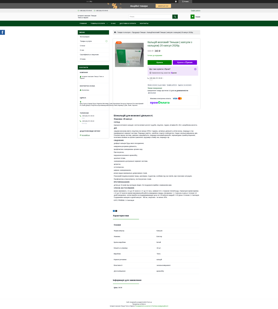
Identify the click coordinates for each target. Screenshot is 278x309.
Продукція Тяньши (139, 32)
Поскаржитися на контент (143, 306)
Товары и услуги (98, 23)
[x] (116, 211)
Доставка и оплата (128, 23)
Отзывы (83, 59)
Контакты (144, 23)
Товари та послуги (123, 32)
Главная (83, 23)
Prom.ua (149, 302)
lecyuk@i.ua (86, 135)
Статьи (82, 46)
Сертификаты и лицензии (89, 54)
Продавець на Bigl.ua (139, 304)
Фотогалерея (84, 37)
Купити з (181, 62)
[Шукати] (175, 17)
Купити (160, 62)
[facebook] (114, 211)
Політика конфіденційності (160, 306)
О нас (113, 23)
